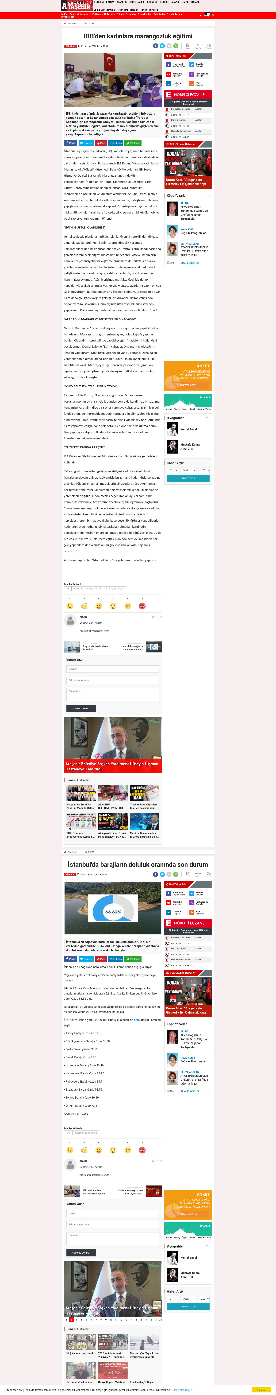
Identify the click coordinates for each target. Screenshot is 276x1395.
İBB (67, 588)
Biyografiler (67, 17)
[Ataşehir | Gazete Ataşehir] (77, 5)
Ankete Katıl (188, 385)
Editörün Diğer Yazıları (91, 622)
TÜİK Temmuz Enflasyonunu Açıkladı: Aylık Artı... (79, 837)
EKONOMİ (123, 10)
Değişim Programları (193, 233)
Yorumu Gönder (81, 708)
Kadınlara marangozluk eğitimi (89, 588)
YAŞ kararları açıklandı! (80, 1353)
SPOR (144, 10)
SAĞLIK (134, 10)
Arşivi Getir (188, 478)
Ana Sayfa (72, 23)
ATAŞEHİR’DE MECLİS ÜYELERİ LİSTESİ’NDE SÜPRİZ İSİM (194, 251)
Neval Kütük (187, 229)
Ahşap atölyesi (116, 588)
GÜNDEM (89, 852)
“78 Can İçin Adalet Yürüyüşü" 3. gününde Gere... (111, 1357)
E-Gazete (97, 14)
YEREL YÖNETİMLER (104, 10)
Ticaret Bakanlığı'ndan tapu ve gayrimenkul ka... (143, 808)
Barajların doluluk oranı (85, 1132)
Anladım (261, 1390)
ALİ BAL (185, 203)
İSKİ (68, 1132)
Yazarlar (84, 14)
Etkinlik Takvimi (174, 14)
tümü (207, 417)
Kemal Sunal (188, 429)
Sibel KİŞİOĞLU (189, 262)
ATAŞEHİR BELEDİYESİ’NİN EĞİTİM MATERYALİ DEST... (112, 808)
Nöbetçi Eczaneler (126, 14)
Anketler (111, 14)
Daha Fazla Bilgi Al (182, 1390)
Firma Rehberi (145, 14)
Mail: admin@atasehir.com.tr (94, 630)
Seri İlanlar (159, 14)
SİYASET (153, 10)
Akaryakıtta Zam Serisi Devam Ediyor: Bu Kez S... (112, 837)
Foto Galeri (70, 14)
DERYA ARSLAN (189, 243)
